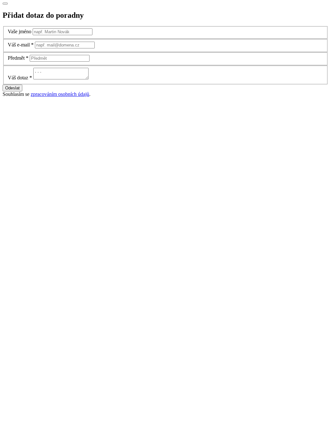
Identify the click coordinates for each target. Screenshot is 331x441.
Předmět (16, 58)
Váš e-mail (19, 44)
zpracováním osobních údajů (60, 94)
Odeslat (12, 88)
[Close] (5, 4)
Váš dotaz (18, 77)
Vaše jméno (19, 31)
